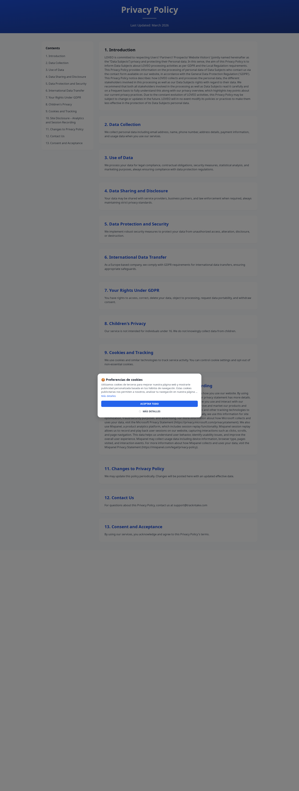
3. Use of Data (55, 70)
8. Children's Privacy (59, 104)
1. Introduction (55, 56)
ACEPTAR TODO (149, 403)
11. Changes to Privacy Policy (64, 129)
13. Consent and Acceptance (64, 143)
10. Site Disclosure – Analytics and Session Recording (65, 120)
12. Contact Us (55, 136)
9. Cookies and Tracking (61, 111)
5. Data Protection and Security (66, 84)
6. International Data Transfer (65, 90)
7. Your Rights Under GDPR (63, 97)
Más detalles (108, 396)
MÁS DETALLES (151, 411)
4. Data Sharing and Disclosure (66, 77)
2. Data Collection (57, 63)
